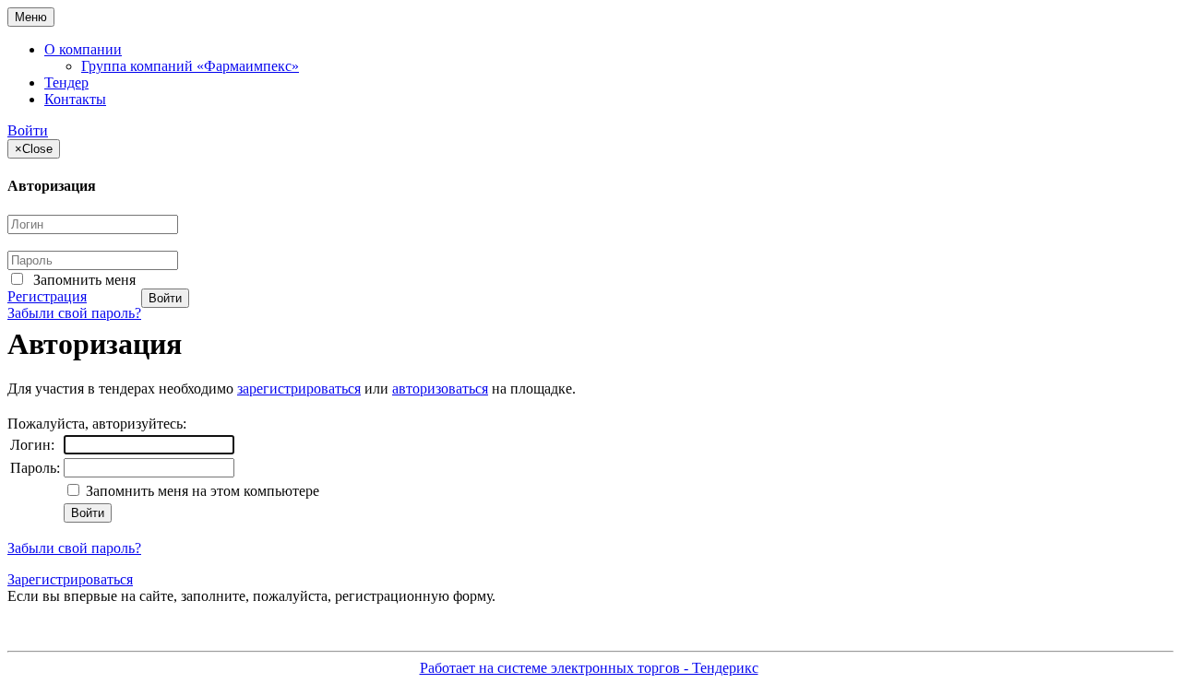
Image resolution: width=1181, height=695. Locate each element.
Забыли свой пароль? (74, 313)
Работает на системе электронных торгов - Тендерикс (589, 668)
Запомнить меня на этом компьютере (200, 491)
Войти (27, 130)
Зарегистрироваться (70, 579)
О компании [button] (83, 49)
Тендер (66, 82)
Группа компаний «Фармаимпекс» (190, 66)
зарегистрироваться (299, 388)
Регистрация (47, 296)
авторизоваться (440, 388)
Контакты (75, 99)
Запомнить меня (84, 280)
